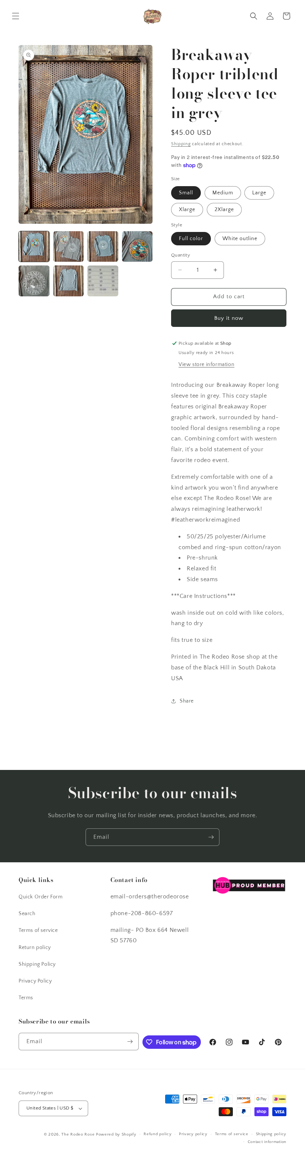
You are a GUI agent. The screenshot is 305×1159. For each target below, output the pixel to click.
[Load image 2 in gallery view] (68, 246)
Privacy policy (193, 1134)
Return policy (35, 948)
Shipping (181, 143)
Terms (26, 998)
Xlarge (187, 210)
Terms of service (38, 930)
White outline (239, 239)
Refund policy (157, 1134)
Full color (191, 239)
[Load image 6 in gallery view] (68, 280)
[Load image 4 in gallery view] (137, 246)
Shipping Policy (37, 964)
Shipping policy (271, 1134)
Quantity (180, 255)
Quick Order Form (41, 897)
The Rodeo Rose (77, 1134)
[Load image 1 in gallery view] (34, 246)
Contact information (267, 1142)
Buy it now (228, 318)
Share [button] (187, 701)
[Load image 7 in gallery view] (102, 280)
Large (259, 193)
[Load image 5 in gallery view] (34, 280)
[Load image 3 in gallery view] (102, 246)
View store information (206, 364)
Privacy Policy (35, 981)
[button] (15, 16)
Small (186, 193)
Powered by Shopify (116, 1134)
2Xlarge (224, 210)
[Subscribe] (211, 837)
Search (27, 914)
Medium (222, 193)
